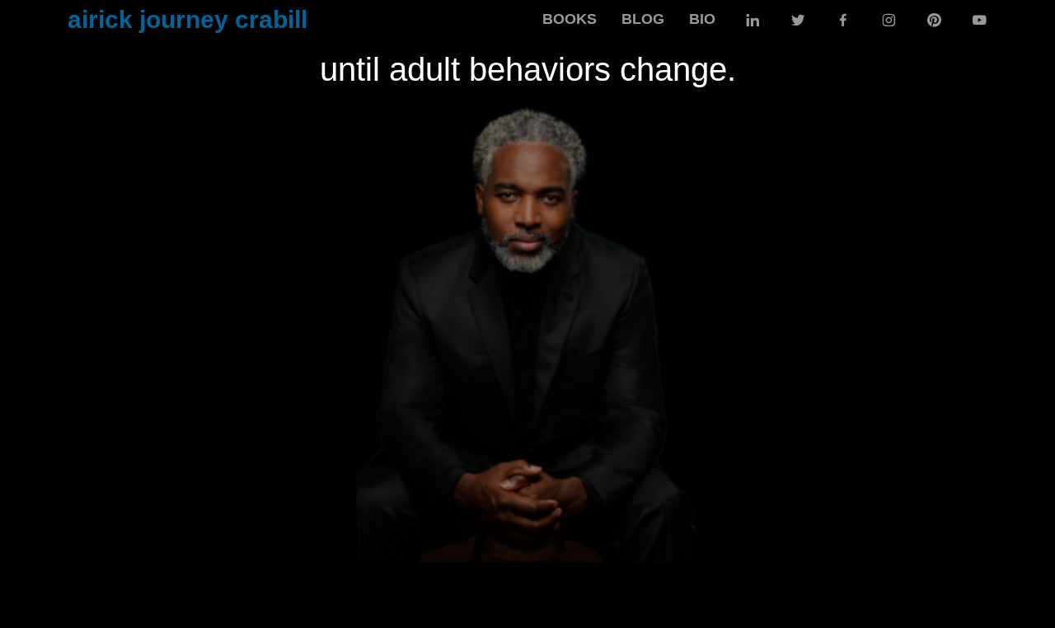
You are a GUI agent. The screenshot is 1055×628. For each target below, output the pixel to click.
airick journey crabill (187, 19)
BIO (702, 19)
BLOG (642, 19)
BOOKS (569, 19)
